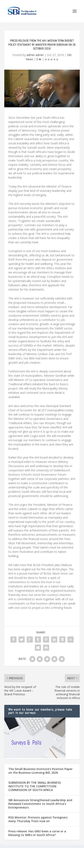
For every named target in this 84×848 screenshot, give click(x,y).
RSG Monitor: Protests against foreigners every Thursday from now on (37, 819)
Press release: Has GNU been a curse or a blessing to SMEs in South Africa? (37, 833)
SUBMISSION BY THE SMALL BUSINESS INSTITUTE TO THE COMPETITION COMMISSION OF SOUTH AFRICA (34, 786)
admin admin (35, 55)
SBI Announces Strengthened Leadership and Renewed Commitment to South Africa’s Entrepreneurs (40, 803)
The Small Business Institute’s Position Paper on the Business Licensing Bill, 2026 (40, 770)
